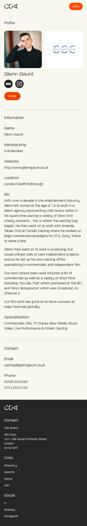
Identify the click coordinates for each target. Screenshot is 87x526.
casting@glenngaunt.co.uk (24, 365)
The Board (11, 428)
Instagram (11, 516)
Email (12, 96)
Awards (9, 472)
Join (6, 485)
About (8, 479)
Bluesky (9, 509)
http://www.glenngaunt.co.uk (26, 168)
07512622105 (16, 388)
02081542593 (16, 382)
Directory (10, 465)
